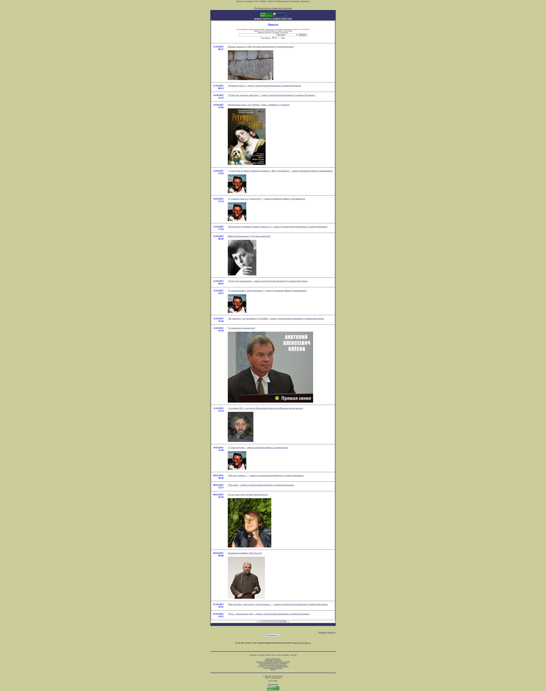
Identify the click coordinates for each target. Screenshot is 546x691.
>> (288, 621)
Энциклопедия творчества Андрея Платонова (273, 665)
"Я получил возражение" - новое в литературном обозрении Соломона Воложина (267, 281)
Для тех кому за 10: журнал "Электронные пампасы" (273, 666)
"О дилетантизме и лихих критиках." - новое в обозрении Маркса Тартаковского (267, 290)
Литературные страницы (273, 658)
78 (280, 621)
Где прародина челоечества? (241, 328)
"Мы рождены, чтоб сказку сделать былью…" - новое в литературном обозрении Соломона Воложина (278, 604)
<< (258, 621)
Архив (274, 655)
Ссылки (279, 655)
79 (282, 621)
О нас (257, 1)
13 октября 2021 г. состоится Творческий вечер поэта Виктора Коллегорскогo (265, 408)
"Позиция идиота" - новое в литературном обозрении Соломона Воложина (264, 85)
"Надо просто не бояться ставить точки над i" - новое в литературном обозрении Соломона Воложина (277, 226)
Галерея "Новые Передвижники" (273, 668)
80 (285, 621)
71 (261, 621)
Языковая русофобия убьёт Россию (245, 553)
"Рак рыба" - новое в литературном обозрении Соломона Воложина (261, 485)
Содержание (248, 1)
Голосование (294, 1)
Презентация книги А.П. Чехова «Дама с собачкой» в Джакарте (258, 105)
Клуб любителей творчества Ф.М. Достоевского (273, 663)
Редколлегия (253, 655)
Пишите (263, 1)
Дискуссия (305, 1)
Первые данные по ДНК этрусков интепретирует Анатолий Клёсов (261, 46)
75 (272, 621)
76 (274, 621)
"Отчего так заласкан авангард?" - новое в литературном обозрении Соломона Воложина (271, 95)
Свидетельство (269, 29)
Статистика (286, 655)
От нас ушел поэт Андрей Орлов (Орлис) (248, 494)
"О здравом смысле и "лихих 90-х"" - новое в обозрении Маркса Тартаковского (266, 199)
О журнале (261, 655)
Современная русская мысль (273, 660)
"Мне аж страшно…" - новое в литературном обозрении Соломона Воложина (266, 475)
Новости (271, 1)
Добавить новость (327, 632)
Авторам (268, 655)
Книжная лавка (282, 1)
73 (266, 621)
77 (277, 621)
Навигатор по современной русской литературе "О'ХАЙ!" (273, 662)
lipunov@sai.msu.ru (301, 643)
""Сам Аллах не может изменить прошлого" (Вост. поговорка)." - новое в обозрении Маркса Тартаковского (280, 171)
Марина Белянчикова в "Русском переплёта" (249, 236)
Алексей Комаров (276, 677)
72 (263, 621)
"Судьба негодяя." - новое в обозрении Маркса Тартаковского (258, 447)
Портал (239, 1)
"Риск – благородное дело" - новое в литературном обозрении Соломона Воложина (268, 614)
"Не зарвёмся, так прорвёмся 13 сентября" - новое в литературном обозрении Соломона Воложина (276, 318)
